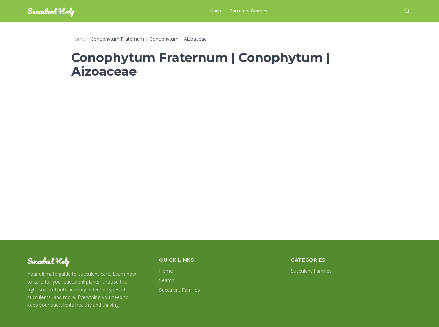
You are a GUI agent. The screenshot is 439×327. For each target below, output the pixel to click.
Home (216, 11)
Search (166, 280)
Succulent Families (248, 11)
